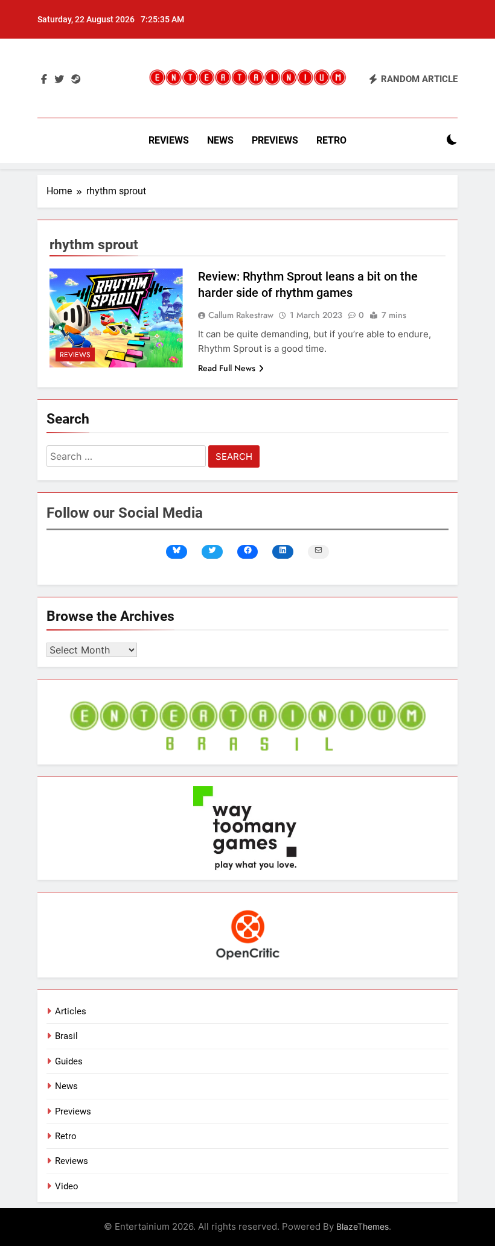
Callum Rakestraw (240, 315)
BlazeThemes (362, 1226)
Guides (69, 1061)
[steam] (76, 79)
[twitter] (59, 79)
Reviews (168, 140)
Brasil (66, 1036)
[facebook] (44, 79)
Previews (275, 140)
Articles (70, 1011)
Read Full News (226, 368)
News (220, 140)
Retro (331, 140)
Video (66, 1186)
